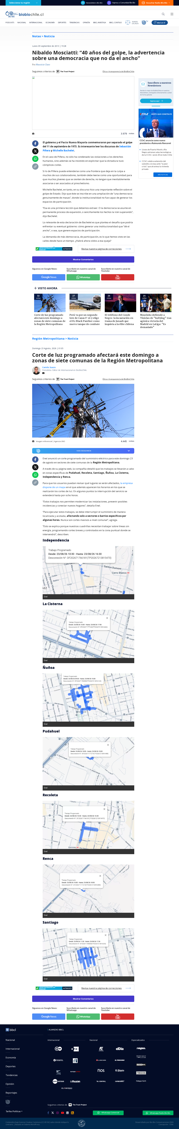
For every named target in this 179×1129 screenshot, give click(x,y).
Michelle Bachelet (63, 150)
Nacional (21, 22)
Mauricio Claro (43, 64)
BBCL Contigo (115, 22)
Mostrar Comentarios (83, 259)
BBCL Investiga (99, 22)
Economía (50, 22)
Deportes (62, 22)
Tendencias (74, 22)
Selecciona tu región (19, 2)
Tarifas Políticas (13, 1111)
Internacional (35, 22)
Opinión (86, 22)
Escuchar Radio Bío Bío (156, 3)
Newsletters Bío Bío (94, 3)
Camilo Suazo (49, 367)
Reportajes (11, 1092)
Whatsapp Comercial (110, 1112)
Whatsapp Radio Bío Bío (159, 1113)
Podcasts (10, 22)
